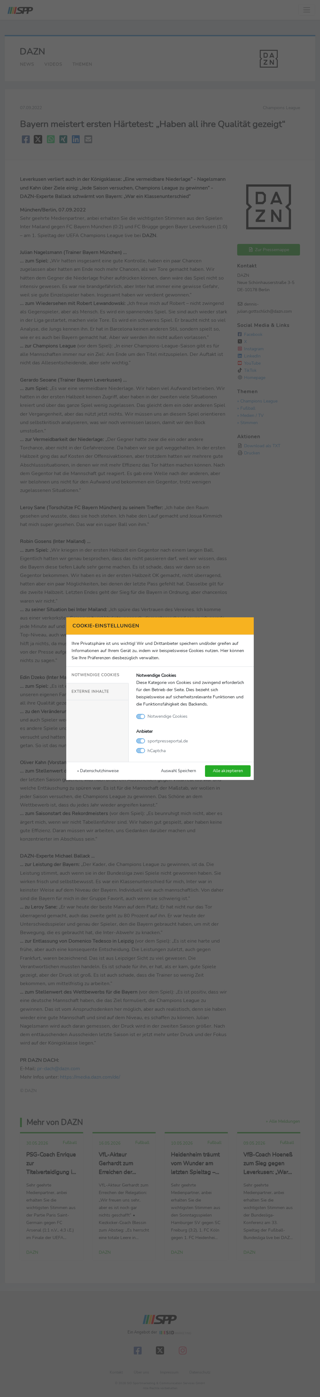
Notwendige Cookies (95, 674)
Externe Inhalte (90, 691)
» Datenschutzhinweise (98, 770)
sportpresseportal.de (168, 741)
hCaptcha (157, 750)
